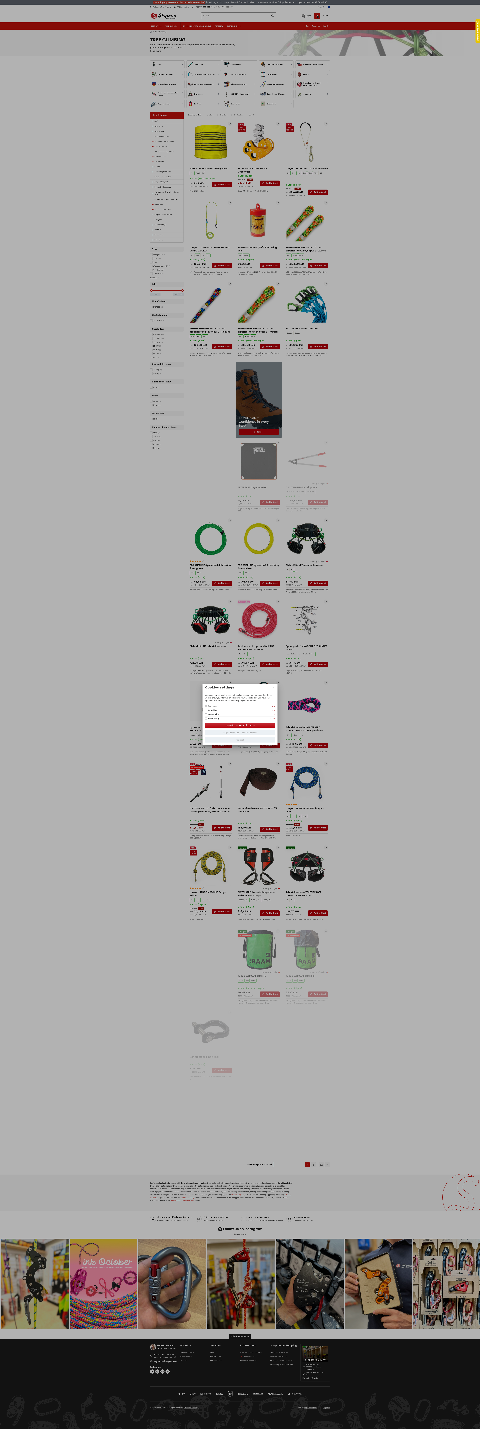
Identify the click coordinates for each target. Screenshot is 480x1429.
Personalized (214, 714)
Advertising (213, 718)
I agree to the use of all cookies (240, 725)
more (272, 706)
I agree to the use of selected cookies (240, 733)
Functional (213, 706)
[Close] (273, 687)
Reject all (240, 740)
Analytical (213, 710)
